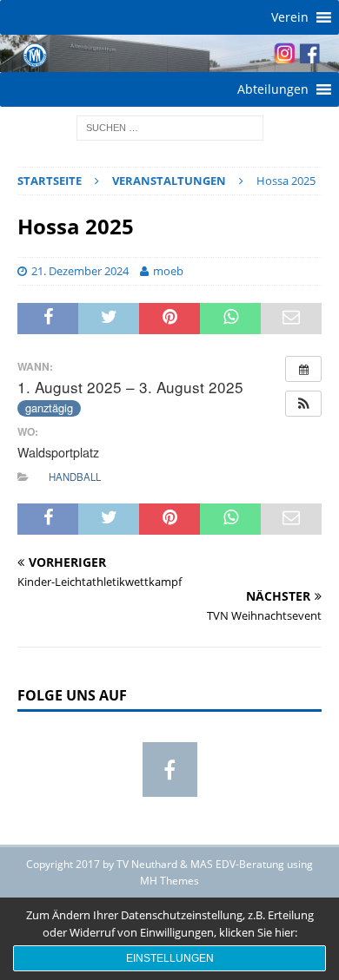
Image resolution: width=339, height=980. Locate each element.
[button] (290, 17)
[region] (169, 53)
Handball (75, 476)
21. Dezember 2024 (80, 271)
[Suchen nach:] (169, 127)
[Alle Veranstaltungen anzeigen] (303, 369)
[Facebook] (170, 769)
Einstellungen (170, 958)
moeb (168, 271)
